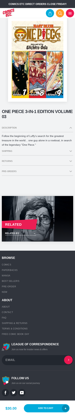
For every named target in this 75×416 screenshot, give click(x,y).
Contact (7, 312)
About (6, 307)
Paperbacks (10, 270)
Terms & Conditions (15, 328)
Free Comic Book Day (15, 334)
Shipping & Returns (14, 323)
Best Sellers (10, 281)
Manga (6, 275)
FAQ (4, 317)
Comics (6, 264)
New (4, 292)
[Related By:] (37, 233)
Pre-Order (9, 286)
